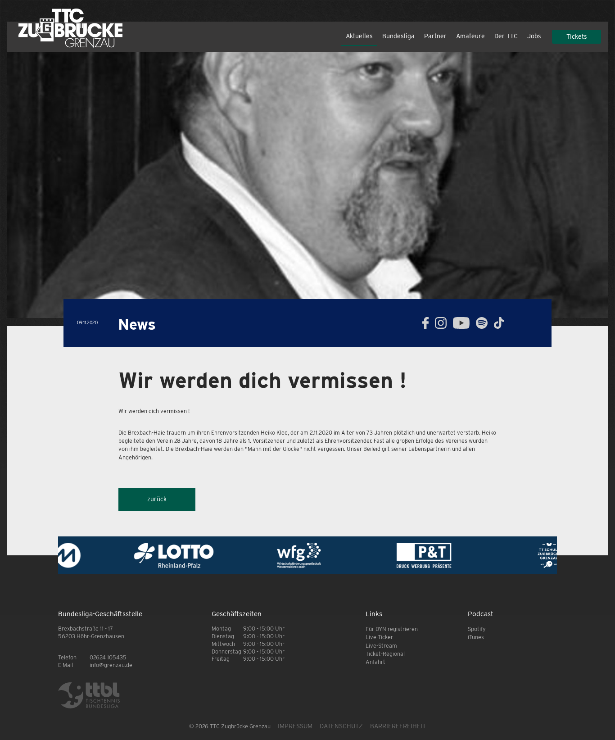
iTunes (476, 637)
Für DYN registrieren (392, 629)
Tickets (576, 36)
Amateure (470, 36)
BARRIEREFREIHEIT (398, 726)
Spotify (477, 629)
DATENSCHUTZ (341, 726)
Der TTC (506, 36)
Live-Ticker (379, 637)
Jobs (534, 36)
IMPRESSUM (295, 726)
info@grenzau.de (111, 665)
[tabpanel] (307, 185)
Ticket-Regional (385, 653)
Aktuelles (359, 36)
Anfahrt (375, 661)
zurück (157, 499)
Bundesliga (398, 36)
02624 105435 (108, 657)
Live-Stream (381, 645)
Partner (435, 36)
